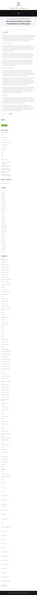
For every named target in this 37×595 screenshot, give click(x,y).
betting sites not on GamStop (6, 437)
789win (2, 426)
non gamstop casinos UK (5, 317)
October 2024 (3, 229)
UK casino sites (3, 373)
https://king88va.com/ (5, 499)
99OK (2, 296)
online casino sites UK (4, 272)
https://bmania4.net (4, 510)
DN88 (2, 154)
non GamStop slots (4, 384)
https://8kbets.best (4, 504)
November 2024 (4, 227)
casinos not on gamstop (5, 389)
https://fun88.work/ (4, 461)
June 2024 (3, 236)
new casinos (3, 314)
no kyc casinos (3, 147)
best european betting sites (5, 281)
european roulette (4, 139)
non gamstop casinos (4, 132)
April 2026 (3, 195)
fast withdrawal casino (5, 159)
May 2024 (3, 238)
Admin (6, 32)
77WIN (23, 78)
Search (3, 120)
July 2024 (2, 235)
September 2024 (4, 231)
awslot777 (3, 346)
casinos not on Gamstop (5, 396)
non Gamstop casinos (4, 452)
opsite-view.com (4, 543)
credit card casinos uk (4, 274)
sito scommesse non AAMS (5, 354)
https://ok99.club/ (4, 572)
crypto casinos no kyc (4, 339)
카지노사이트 (3, 514)
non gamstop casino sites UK (6, 361)
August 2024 (3, 233)
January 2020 (3, 251)
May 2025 (3, 216)
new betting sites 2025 (5, 349)
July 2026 (2, 190)
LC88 (2, 158)
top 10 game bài (4, 449)
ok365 (2, 471)
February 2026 (3, 199)
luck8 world (3, 428)
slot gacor (2, 414)
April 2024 (3, 240)
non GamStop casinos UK (5, 366)
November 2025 (4, 205)
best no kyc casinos (4, 341)
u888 (2, 522)
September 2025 (4, 208)
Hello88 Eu (3, 469)
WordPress (16, 592)
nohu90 (2, 491)
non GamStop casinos (4, 394)
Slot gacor (3, 286)
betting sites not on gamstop (6, 142)
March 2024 (3, 242)
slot (1, 371)
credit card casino (4, 289)
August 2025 (3, 210)
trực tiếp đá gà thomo (4, 456)
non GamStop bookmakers (5, 363)
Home (8, 18)
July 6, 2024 (7, 33)
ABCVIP (2, 312)
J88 (1, 454)
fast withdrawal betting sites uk (6, 279)
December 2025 (4, 203)
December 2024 (4, 225)
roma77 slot (3, 568)
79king (2, 466)
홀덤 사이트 (3, 539)
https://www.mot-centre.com (6, 527)
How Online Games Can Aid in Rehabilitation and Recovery (20, 18)
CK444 (2, 134)
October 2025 (3, 207)
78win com (3, 464)
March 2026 (3, 197)
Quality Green (23, 592)
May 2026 (3, 194)
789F (2, 411)
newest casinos (3, 319)
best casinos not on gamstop (6, 284)
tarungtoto (3, 336)
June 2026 (3, 192)
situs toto (2, 332)
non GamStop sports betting (6, 351)
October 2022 (3, 248)
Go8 (2, 156)
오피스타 (2, 487)
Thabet (2, 442)
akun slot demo (3, 483)
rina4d (2, 334)
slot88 (2, 547)
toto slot (2, 152)
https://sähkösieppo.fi (4, 531)
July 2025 (2, 212)
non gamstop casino (4, 322)
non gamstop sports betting (5, 580)
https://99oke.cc (4, 506)
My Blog (10, 113)
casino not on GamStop (5, 344)
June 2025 (3, 214)
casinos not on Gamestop (5, 376)
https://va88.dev (4, 535)
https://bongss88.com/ (5, 439)
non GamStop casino (4, 259)
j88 (1, 418)
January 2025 (3, 223)
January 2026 (3, 201)
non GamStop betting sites (5, 368)
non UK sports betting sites (5, 269)
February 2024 (3, 244)
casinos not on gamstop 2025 (6, 476)
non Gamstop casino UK (5, 551)
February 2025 (3, 222)
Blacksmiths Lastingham (18, 8)
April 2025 (3, 218)
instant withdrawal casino (5, 291)
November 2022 (4, 246)
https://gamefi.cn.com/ (5, 518)
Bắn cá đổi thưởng (4, 495)
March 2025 (3, 220)
